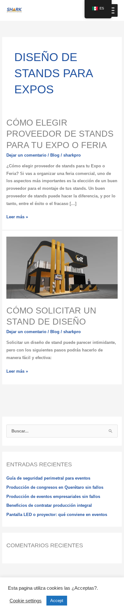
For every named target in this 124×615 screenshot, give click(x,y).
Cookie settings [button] (26, 600)
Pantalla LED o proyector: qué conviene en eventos (56, 514)
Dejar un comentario (26, 155)
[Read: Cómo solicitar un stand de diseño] (62, 267)
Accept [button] (56, 600)
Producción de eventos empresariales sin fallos (53, 496)
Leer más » (17, 216)
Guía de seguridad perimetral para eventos (48, 478)
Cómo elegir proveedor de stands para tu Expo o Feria (60, 134)
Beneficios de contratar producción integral (49, 505)
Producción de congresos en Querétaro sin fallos (54, 487)
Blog (54, 155)
